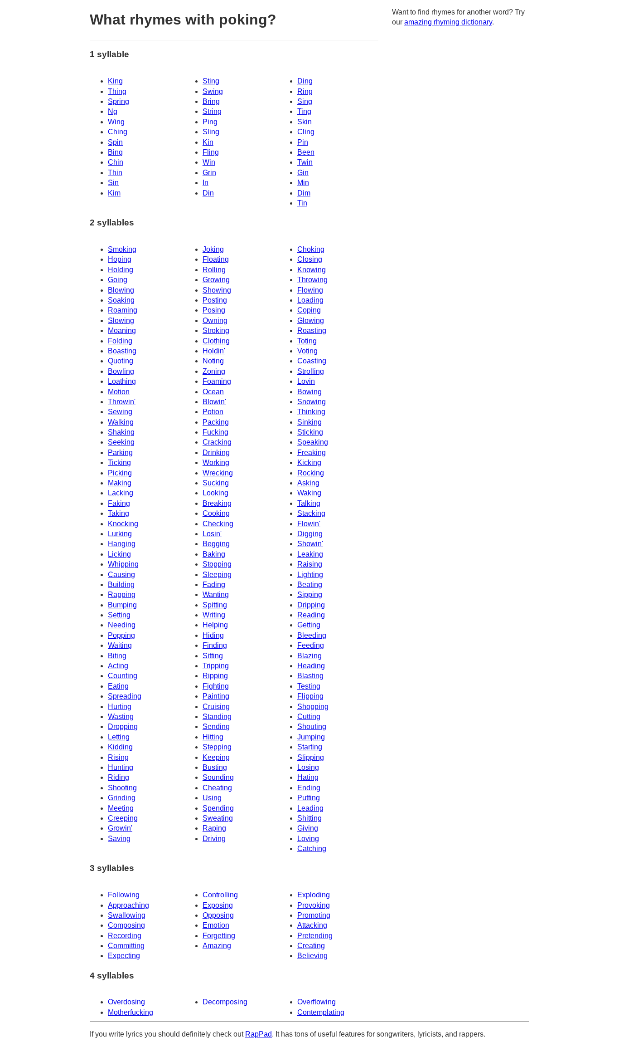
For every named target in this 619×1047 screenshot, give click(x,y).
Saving (119, 838)
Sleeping (217, 574)
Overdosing (126, 1002)
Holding (120, 270)
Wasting (121, 716)
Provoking (313, 905)
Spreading (124, 696)
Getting (308, 625)
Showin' (310, 544)
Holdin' (214, 351)
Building (121, 584)
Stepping (217, 747)
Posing (214, 310)
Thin (115, 172)
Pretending (315, 935)
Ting (304, 111)
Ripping (215, 676)
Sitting (213, 656)
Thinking (311, 412)
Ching (117, 132)
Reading (311, 615)
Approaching (128, 905)
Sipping (309, 594)
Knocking (123, 524)
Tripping (216, 666)
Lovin (306, 381)
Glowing (310, 320)
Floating (216, 259)
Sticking (310, 432)
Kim (114, 193)
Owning (215, 320)
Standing (217, 716)
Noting (213, 361)
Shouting (311, 726)
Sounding (218, 777)
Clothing (216, 341)
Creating (311, 945)
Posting (215, 300)
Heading (311, 666)
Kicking (309, 462)
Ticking (119, 462)
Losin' (212, 534)
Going (117, 280)
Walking (121, 422)
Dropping (123, 726)
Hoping (119, 259)
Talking (308, 503)
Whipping (123, 564)
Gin (303, 172)
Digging (310, 534)
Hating (308, 777)
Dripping (311, 605)
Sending (216, 726)
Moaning (122, 330)
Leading (310, 808)
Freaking (311, 452)
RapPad (258, 1034)
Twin (305, 162)
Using (212, 798)
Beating (309, 584)
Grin (209, 172)
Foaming (217, 381)
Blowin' (214, 402)
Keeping (216, 757)
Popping (121, 635)
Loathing (122, 381)
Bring (211, 101)
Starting (309, 747)
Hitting (213, 737)
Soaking (121, 300)
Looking (215, 493)
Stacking (311, 513)
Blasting (310, 676)
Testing (308, 686)
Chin (115, 162)
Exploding (313, 895)
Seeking (121, 442)
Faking (119, 503)
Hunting (120, 767)
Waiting (120, 645)
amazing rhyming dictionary (448, 22)
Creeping (123, 818)
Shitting (309, 818)
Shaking (121, 432)
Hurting (119, 706)
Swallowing (126, 915)
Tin (302, 203)
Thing (117, 91)
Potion (213, 412)
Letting (119, 737)
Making (119, 483)
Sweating (218, 818)
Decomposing (225, 1002)
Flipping (310, 696)
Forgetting (219, 935)
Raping (214, 828)
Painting (216, 696)
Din (208, 193)
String (212, 111)
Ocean (213, 392)
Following (124, 895)
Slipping (310, 757)
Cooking (216, 513)
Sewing (120, 412)
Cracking (217, 442)
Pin (302, 142)
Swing (213, 91)
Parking (120, 452)
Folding (120, 341)
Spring (118, 101)
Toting (307, 341)
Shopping (313, 706)
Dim (303, 193)
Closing (309, 259)
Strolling (310, 371)
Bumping (122, 605)
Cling (305, 132)
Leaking (310, 554)
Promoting (313, 915)
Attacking (312, 925)
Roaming (122, 310)
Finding (215, 645)
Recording (124, 935)
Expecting (124, 955)
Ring (305, 91)
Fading (214, 584)
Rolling (214, 270)
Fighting (216, 686)
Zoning (214, 371)
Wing (116, 122)
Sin (113, 182)
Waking (309, 493)
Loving (308, 838)
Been (305, 152)
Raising (309, 564)
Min (303, 182)
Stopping (217, 564)
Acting (118, 666)
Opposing (218, 915)
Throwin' (121, 402)
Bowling (121, 371)
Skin (304, 122)
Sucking (216, 483)
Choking (310, 249)
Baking (214, 554)
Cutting (308, 716)
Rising (118, 757)
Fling (211, 152)
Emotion (216, 925)
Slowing (121, 320)
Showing (217, 290)
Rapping (121, 594)
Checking (218, 524)
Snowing (311, 402)
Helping (215, 625)
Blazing (309, 656)
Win (209, 162)
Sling (211, 132)
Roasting (311, 330)
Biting (117, 656)
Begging (216, 544)
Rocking (310, 473)
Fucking (215, 432)
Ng (112, 111)
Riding (118, 777)
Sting (211, 81)
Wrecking (218, 473)
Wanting (216, 594)
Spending (218, 808)
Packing (216, 422)
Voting (307, 351)
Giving (307, 828)
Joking (213, 249)
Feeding (310, 645)
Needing (121, 625)
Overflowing (316, 1002)
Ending (308, 788)
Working (216, 462)
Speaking (312, 442)
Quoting (120, 361)
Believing (312, 955)
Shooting (122, 788)
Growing (216, 280)
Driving (214, 838)
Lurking (120, 534)
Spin (115, 142)
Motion (119, 392)
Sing (304, 101)
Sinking (309, 422)
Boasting (122, 351)
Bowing (309, 392)
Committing (126, 945)
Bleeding (311, 635)
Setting (119, 615)
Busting (215, 767)
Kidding (120, 747)
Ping (210, 122)
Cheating (217, 788)
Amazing (217, 945)
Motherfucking (130, 1012)
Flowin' (308, 524)
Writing (214, 615)
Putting (308, 798)
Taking (118, 513)
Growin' (120, 828)
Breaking (217, 503)
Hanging (121, 544)
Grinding (121, 798)
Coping (309, 310)
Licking (119, 554)
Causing (121, 574)
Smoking (122, 249)
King (115, 81)
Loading (310, 300)
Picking (120, 473)
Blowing (121, 290)
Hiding (213, 635)
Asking (308, 483)
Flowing (310, 290)
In (205, 182)
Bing (115, 152)
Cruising (216, 706)
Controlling (220, 895)
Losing (308, 767)
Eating (118, 686)
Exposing (218, 905)
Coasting (311, 361)
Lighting (310, 574)
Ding (305, 81)
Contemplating (320, 1012)
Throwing (312, 280)
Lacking (120, 493)
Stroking (216, 330)
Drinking (216, 452)
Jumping (311, 737)
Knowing (311, 270)
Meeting (121, 808)
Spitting (215, 605)
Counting (122, 676)
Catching (311, 848)
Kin (208, 142)
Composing (126, 925)
